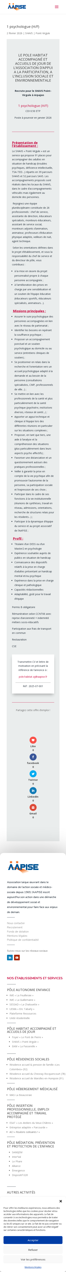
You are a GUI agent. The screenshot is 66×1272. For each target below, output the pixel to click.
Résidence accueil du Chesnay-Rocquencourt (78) (37, 1073)
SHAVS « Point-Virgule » (25, 1041)
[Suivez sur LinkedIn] (10, 957)
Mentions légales (33, 1267)
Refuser (33, 1250)
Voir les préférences (33, 1259)
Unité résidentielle (20, 1018)
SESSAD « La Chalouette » (24, 1004)
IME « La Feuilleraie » (21, 995)
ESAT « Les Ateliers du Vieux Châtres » (31, 1122)
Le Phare (17, 1161)
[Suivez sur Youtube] (17, 957)
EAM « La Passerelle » (24, 1046)
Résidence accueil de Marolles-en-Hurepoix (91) (37, 1078)
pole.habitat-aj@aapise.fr (33, 676)
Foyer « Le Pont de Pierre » (27, 1037)
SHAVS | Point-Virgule (37, 33)
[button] (60, 1201)
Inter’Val (16, 1156)
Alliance (16, 1166)
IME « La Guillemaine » (22, 1000)
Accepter (33, 1240)
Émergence (18, 1170)
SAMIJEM (17, 1152)
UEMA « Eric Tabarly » (22, 1009)
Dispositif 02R (20, 1175)
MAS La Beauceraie (21, 1095)
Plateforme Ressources (23, 1013)
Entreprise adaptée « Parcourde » (28, 1127)
